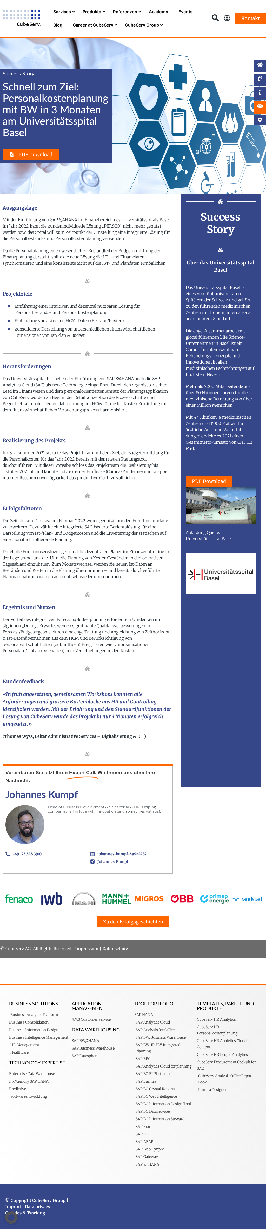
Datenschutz (115, 948)
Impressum (86, 948)
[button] (11, 1217)
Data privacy (37, 1206)
